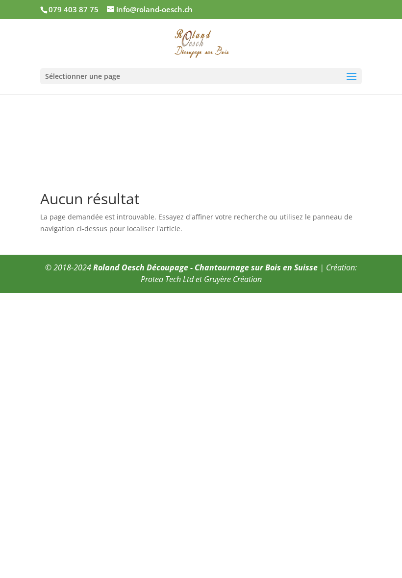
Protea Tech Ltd (167, 279)
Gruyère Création (233, 279)
